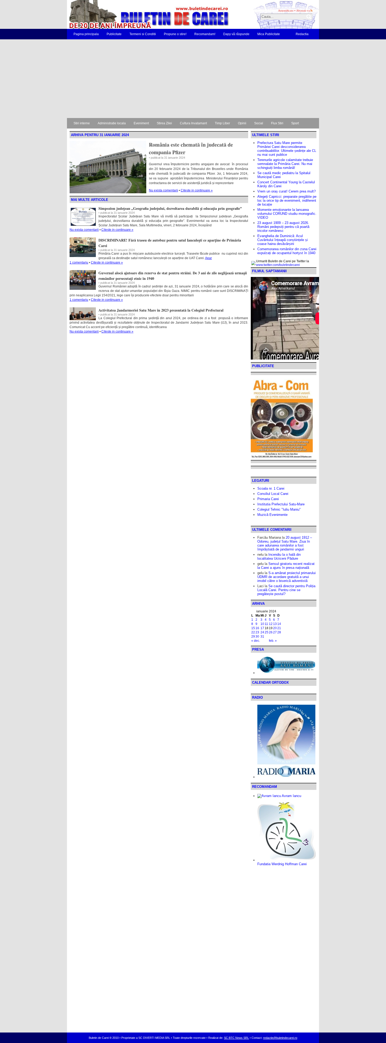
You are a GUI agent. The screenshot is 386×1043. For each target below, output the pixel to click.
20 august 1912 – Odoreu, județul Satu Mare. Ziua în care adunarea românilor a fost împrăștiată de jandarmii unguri (284, 543)
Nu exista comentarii (163, 190)
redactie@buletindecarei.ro (280, 1037)
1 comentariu (79, 262)
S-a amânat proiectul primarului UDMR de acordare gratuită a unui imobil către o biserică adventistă (286, 577)
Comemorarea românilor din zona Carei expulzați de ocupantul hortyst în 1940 (286, 251)
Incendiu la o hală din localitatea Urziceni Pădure (279, 556)
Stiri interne (82, 123)
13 (275, 624)
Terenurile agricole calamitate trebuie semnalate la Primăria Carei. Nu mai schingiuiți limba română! (285, 164)
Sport (295, 123)
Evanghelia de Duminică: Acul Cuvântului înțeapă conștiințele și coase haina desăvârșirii (282, 240)
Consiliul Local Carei (272, 494)
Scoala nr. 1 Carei (270, 488)
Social (258, 123)
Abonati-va (303, 10)
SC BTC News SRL (236, 1037)
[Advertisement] (193, 78)
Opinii (242, 123)
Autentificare (286, 10)
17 (262, 628)
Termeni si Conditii (142, 34)
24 (262, 632)
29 (253, 636)
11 (266, 624)
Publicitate (114, 34)
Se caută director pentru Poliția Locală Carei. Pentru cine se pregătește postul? (286, 590)
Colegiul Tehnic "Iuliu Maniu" (279, 509)
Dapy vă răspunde (236, 34)
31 (262, 636)
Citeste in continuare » (197, 190)
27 (275, 632)
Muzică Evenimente (272, 515)
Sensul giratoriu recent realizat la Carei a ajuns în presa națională (286, 566)
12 (271, 624)
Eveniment (141, 123)
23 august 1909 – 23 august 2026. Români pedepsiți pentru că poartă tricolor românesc (283, 227)
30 (257, 636)
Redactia (302, 34)
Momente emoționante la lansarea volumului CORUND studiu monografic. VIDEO (286, 214)
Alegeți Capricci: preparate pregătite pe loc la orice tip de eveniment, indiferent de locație (286, 200)
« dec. (255, 641)
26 (271, 632)
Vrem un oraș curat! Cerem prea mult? (286, 191)
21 (279, 628)
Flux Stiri (277, 123)
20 (275, 628)
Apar (208, 258)
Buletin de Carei (134, 14)
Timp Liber (222, 123)
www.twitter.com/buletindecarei (278, 265)
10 (262, 624)
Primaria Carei (268, 499)
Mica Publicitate (268, 34)
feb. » (273, 641)
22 (253, 632)
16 (257, 628)
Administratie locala (112, 123)
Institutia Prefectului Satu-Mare (281, 504)
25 (266, 632)
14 (279, 624)
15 (253, 628)
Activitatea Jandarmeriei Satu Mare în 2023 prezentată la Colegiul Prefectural (160, 310)
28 (279, 632)
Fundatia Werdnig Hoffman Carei (282, 864)
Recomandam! (204, 34)
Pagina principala (86, 34)
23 (257, 632)
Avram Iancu (291, 796)
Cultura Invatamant (193, 123)
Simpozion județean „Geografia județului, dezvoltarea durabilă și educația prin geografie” (170, 208)
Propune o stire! (175, 34)
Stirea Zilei (164, 123)
